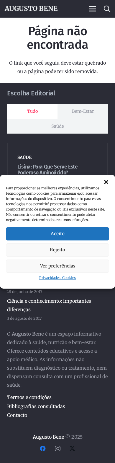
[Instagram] (57, 448)
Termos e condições (29, 397)
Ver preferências (57, 266)
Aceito (58, 233)
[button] (106, 182)
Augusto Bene (48, 437)
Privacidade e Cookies (57, 277)
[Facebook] (42, 448)
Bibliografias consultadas (36, 406)
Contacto (17, 415)
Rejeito (57, 249)
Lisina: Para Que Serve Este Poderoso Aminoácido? (47, 170)
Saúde (24, 157)
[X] (72, 448)
